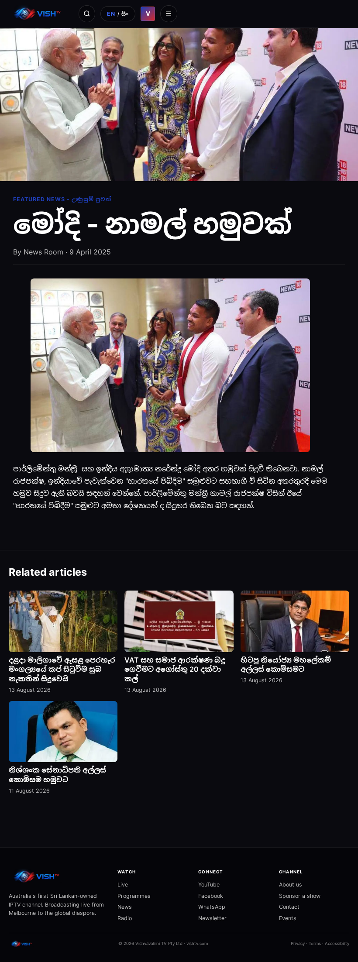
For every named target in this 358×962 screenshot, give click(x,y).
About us (290, 884)
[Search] (87, 13)
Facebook (210, 896)
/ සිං (118, 13)
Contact (289, 907)
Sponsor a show (299, 896)
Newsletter (212, 918)
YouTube (209, 884)
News (124, 907)
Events (287, 918)
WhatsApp (211, 907)
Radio (124, 918)
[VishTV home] (38, 13)
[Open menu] (168, 13)
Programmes (134, 896)
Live (122, 884)
